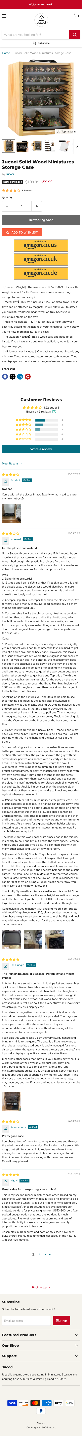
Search (41, 1423)
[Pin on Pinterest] (28, 377)
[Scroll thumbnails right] (76, 146)
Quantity (7, 197)
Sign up (61, 1320)
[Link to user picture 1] (11, 513)
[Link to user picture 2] (33, 939)
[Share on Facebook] (5, 377)
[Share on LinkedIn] (20, 377)
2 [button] (39, 1254)
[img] (10, 475)
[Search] (74, 34)
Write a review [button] (41, 449)
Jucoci (10, 174)
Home (6, 53)
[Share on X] (13, 377)
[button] (24, 420)
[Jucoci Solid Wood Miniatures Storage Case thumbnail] (8, 146)
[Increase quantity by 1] (37, 206)
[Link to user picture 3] (54, 939)
